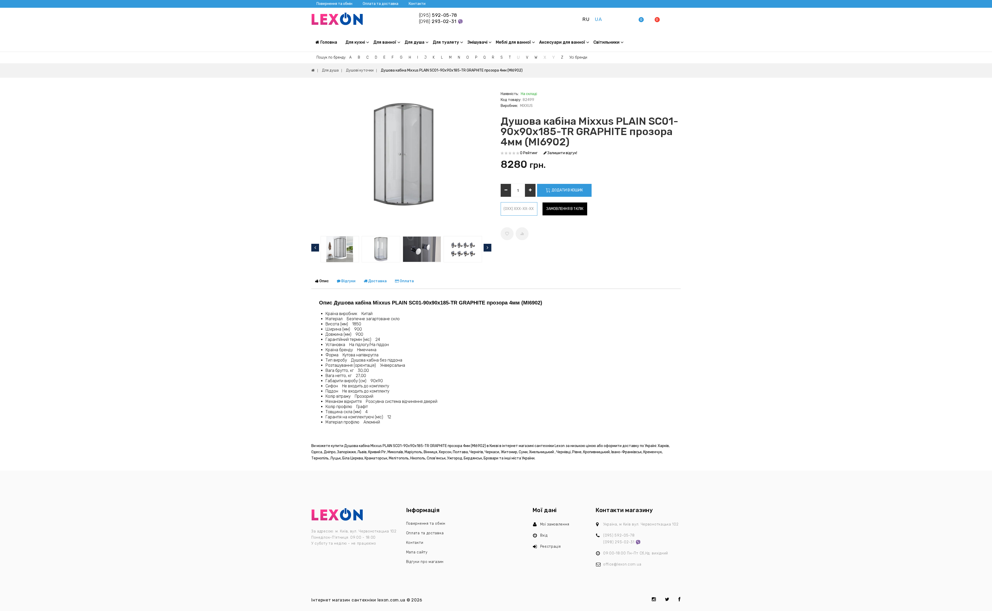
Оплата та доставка (380, 4)
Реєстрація (550, 546)
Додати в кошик (567, 190)
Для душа (414, 42)
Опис (324, 281)
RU (586, 19)
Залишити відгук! (562, 153)
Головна (328, 42)
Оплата (406, 281)
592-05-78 (438, 15)
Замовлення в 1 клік (564, 209)
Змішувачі (477, 42)
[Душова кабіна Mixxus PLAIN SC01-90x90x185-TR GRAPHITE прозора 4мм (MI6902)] (401, 162)
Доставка (377, 281)
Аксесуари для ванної (562, 42)
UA (598, 19)
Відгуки (347, 281)
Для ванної (384, 42)
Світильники (606, 42)
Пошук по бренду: (331, 57)
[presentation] (315, 248)
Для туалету (446, 42)
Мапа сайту (417, 552)
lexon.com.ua (391, 600)
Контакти (417, 4)
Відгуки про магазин (425, 562)
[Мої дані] (626, 19)
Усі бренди (578, 57)
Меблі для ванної (513, 42)
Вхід (544, 535)
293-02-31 (438, 21)
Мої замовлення (554, 524)
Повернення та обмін (334, 4)
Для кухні (355, 42)
